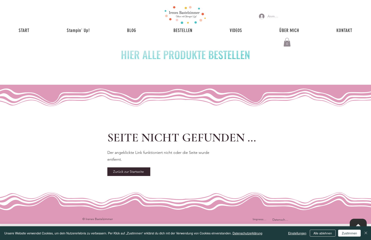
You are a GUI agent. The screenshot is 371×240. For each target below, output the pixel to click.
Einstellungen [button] (297, 233)
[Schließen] (365, 233)
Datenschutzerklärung (247, 233)
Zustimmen (349, 233)
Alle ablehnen (322, 233)
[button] (287, 42)
